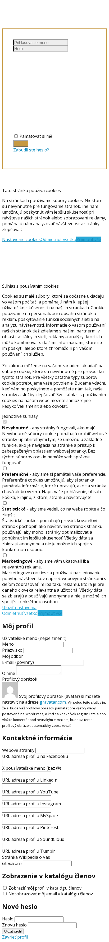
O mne (8, 673)
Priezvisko (12, 650)
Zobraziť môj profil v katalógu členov (44, 888)
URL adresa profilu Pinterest (30, 827)
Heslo (7, 919)
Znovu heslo (14, 925)
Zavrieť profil (15, 937)
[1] (20, 143)
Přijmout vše (88, 239)
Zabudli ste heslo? (31, 150)
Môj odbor (12, 656)
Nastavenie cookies (21, 239)
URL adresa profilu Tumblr (28, 851)
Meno (8, 644)
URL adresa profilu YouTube (30, 792)
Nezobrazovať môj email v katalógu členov (50, 894)
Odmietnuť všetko (58, 239)
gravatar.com (53, 702)
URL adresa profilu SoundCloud (33, 839)
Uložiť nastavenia (19, 607)
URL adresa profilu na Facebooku (35, 756)
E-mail (18, 662)
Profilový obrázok (19, 679)
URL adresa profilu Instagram (31, 804)
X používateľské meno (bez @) (31, 768)
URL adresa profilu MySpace (30, 815)
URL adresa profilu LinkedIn (29, 780)
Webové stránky (18, 750)
